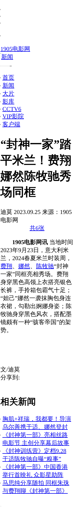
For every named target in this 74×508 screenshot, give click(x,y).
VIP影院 (13, 116)
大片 (8, 93)
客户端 (11, 124)
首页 (8, 77)
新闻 (8, 85)
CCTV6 (11, 109)
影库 (8, 101)
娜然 (24, 266)
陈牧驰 (45, 266)
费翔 (6, 266)
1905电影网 (15, 49)
